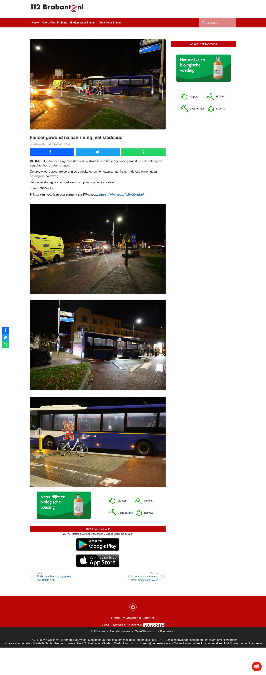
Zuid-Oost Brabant (111, 22)
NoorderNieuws (120, 631)
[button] (257, 666)
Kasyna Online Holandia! (179, 643)
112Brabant (97, 631)
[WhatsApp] (143, 152)
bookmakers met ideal (121, 640)
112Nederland (165, 631)
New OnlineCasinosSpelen (94, 643)
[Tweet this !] (98, 152)
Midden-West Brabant (83, 22)
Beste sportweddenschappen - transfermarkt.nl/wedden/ (201, 640)
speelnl (258, 643)
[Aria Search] (203, 22)
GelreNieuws (143, 631)
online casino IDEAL (150, 640)
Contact (148, 617)
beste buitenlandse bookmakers (54, 643)
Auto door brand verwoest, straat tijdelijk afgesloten (143, 577)
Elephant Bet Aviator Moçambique (83, 640)
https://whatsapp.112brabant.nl (121, 194)
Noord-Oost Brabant (54, 22)
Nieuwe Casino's (48, 640)
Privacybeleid (131, 617)
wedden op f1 (243, 643)
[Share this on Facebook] (52, 152)
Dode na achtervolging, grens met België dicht (54, 577)
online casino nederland (18, 643)
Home (35, 22)
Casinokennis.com (126, 643)
